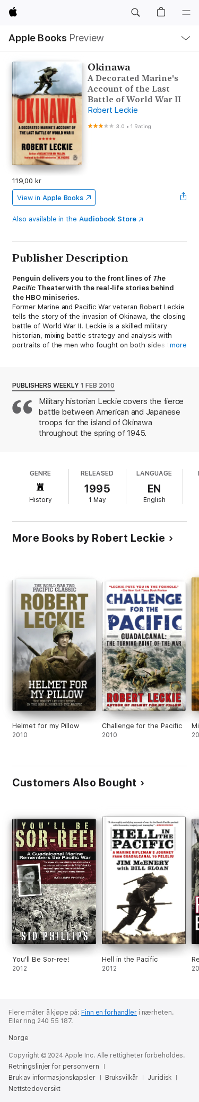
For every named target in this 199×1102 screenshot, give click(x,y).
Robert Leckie (113, 110)
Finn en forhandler (109, 1012)
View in (50, 198)
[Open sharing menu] (183, 197)
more (178, 345)
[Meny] (186, 12)
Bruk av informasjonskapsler (52, 1077)
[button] (135, 12)
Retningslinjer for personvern (53, 1066)
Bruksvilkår (122, 1077)
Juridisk (159, 1077)
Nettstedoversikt (34, 1088)
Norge (18, 1038)
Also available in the (74, 219)
